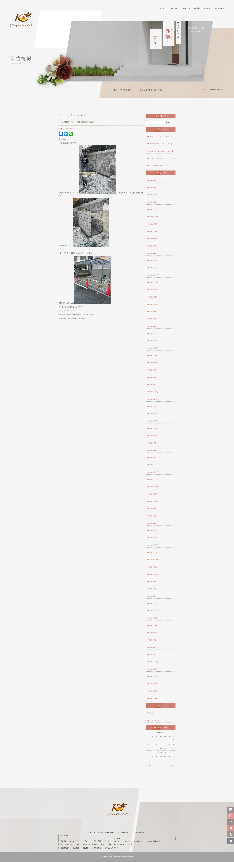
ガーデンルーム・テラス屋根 (69, 844)
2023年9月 (153, 289)
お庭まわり (87, 844)
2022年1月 (153, 384)
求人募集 (196, 5)
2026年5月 (153, 187)
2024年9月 (153, 268)
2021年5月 (153, 435)
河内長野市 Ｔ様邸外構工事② (78, 122)
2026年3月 (153, 202)
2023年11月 (154, 275)
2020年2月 (153, 545)
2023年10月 (154, 282)
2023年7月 (153, 304)
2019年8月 (153, 589)
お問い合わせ (221, 5)
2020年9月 (153, 494)
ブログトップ (161, 116)
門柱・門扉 (97, 841)
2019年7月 (153, 596)
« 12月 (148, 765)
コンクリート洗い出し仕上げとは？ (162, 158)
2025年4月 (153, 238)
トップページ (162, 5)
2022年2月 (153, 377)
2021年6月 (153, 428)
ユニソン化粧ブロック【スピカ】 (162, 151)
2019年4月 (153, 618)
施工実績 (175, 5)
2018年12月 (154, 647)
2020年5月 (153, 523)
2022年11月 (154, 333)
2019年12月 (154, 559)
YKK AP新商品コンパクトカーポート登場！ (163, 144)
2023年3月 (153, 326)
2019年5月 (153, 611)
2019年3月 (153, 625)
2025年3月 (153, 246)
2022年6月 (153, 348)
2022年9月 (153, 341)
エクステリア (154, 720)
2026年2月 (153, 209)
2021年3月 (153, 450)
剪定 (102, 844)
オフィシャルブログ (111, 848)
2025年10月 (154, 217)
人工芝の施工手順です (158, 165)
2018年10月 (154, 662)
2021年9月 (153, 406)
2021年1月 (153, 465)
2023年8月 (153, 297)
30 (173, 757)
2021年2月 (153, 457)
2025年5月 (153, 231)
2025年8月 (153, 224)
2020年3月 (153, 538)
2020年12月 (154, 472)
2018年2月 (153, 698)
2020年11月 (154, 479)
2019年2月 (153, 632)
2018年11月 (154, 654)
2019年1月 (153, 640)
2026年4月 (153, 195)
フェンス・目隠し (152, 841)
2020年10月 (154, 486)
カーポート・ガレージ (112, 841)
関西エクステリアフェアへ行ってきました (163, 136)
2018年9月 (153, 669)
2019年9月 (153, 581)
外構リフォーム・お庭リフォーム (119, 844)
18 (152, 752)
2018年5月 (153, 676)
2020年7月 (153, 508)
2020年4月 (153, 530)
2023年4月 (153, 319)
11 (152, 748)
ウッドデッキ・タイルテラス (132, 841)
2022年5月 (153, 355)
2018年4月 (153, 683)
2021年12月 (154, 392)
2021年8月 (153, 414)
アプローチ (86, 841)
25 (152, 757)
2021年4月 (153, 443)
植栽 (95, 844)
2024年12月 (154, 260)
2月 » (174, 765)
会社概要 (208, 5)
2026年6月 (153, 180)
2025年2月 (153, 253)
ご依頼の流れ (186, 5)
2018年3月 (153, 691)
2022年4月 (153, 362)
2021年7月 (153, 421)
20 (161, 752)
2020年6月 (153, 516)
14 (165, 748)
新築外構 (63, 841)
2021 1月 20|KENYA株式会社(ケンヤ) (213, 89)
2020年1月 (153, 552)
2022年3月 (153, 370)
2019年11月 (154, 567)
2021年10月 (154, 399)
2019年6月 (153, 603)
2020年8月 (153, 501)
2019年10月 (154, 574)
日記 (151, 713)
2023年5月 (153, 311)
